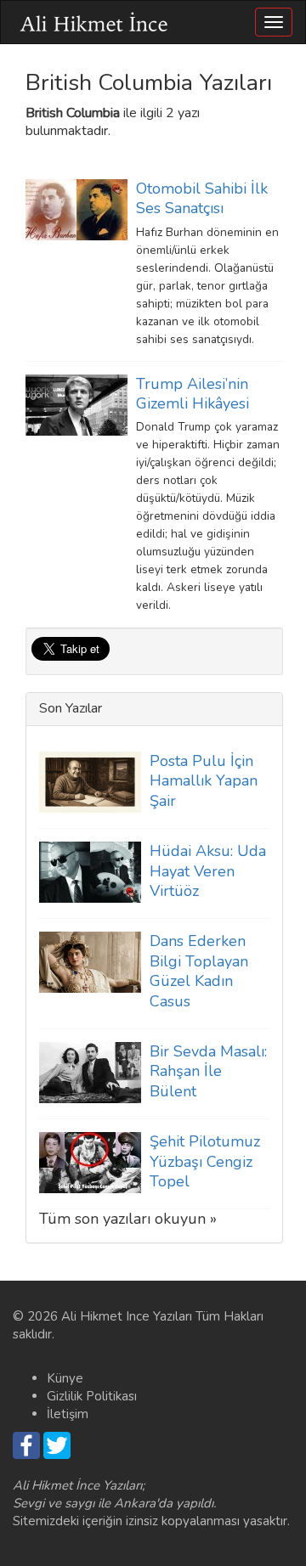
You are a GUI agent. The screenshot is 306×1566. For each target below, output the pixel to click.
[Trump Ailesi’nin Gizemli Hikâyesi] (77, 403)
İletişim (67, 1413)
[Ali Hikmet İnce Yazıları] (94, 22)
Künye (65, 1378)
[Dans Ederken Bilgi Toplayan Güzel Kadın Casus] (90, 961)
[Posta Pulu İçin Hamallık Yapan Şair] (90, 781)
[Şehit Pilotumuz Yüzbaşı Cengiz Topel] (90, 1161)
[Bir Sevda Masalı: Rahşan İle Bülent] (90, 1071)
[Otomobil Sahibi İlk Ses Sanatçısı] (77, 209)
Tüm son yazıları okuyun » (128, 1218)
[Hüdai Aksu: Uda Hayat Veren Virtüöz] (90, 871)
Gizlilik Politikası (92, 1396)
